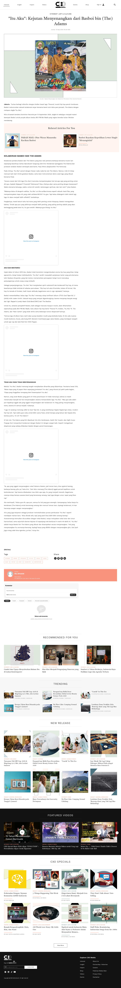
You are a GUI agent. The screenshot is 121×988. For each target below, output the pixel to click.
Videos (44, 4)
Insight (19, 4)
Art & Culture (65, 14)
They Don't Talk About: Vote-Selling (102, 895)
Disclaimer (96, 977)
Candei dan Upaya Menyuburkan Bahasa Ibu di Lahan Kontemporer (22, 671)
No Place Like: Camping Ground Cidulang (65, 705)
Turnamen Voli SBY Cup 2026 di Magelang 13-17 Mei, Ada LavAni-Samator (27, 694)
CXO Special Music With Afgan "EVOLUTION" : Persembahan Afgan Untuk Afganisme (21, 847)
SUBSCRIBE (31, 967)
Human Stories (71, 759)
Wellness (13, 759)
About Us (96, 961)
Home (69, 797)
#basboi (15, 558)
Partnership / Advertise (100, 964)
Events (75, 4)
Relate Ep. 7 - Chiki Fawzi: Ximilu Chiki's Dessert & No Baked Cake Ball (99, 847)
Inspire (32, 4)
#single (38, 558)
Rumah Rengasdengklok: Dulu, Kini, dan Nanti (16, 928)
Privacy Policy (97, 974)
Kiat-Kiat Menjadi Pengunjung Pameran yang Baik (60, 671)
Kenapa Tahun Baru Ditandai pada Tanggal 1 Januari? (27, 705)
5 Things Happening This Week (45, 893)
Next (117, 832)
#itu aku (31, 558)
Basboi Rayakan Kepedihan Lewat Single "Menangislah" (98, 139)
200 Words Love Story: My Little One (46, 928)
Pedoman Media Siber (100, 971)
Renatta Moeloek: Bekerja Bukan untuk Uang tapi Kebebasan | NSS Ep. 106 (60, 847)
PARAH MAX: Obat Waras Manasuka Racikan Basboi (38, 139)
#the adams (23, 558)
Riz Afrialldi (19, 574)
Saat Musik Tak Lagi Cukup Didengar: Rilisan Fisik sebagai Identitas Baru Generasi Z (101, 763)
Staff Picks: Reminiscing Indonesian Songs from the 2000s (103, 928)
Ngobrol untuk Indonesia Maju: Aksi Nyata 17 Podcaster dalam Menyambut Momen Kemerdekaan (74, 930)
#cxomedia (7, 558)
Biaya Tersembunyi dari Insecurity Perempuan (45, 800)
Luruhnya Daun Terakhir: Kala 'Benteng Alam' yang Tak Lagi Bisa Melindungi (104, 707)
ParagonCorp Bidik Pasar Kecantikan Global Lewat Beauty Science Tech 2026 (65, 694)
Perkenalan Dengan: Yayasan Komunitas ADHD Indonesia (15, 895)
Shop (87, 4)
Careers (95, 967)
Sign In (99, 4)
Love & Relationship (44, 924)
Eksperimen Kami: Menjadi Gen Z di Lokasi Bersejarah (74, 895)
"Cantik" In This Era (99, 691)
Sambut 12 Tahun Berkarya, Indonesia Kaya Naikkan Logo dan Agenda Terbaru (98, 671)
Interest (6, 4)
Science (40, 759)
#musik (45, 558)
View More (60, 945)
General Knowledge (16, 797)
